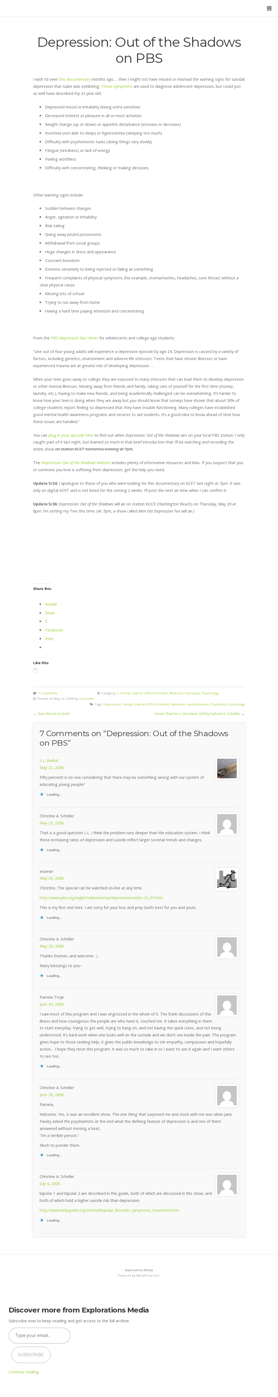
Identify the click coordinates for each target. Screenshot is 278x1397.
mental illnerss (198, 704)
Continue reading (24, 1371)
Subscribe (31, 1354)
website (76, 462)
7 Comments (48, 693)
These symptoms (117, 86)
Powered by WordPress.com (138, 1275)
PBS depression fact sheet (75, 337)
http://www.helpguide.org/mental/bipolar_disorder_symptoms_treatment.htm (109, 1210)
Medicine (176, 693)
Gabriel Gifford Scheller (150, 693)
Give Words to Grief (53, 713)
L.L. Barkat (49, 760)
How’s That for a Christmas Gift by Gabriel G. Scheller (198, 713)
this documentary (75, 79)
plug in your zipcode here (71, 435)
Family (125, 693)
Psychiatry (192, 693)
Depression (112, 704)
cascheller (86, 698)
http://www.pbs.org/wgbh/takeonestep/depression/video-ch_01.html (101, 897)
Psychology (210, 693)
